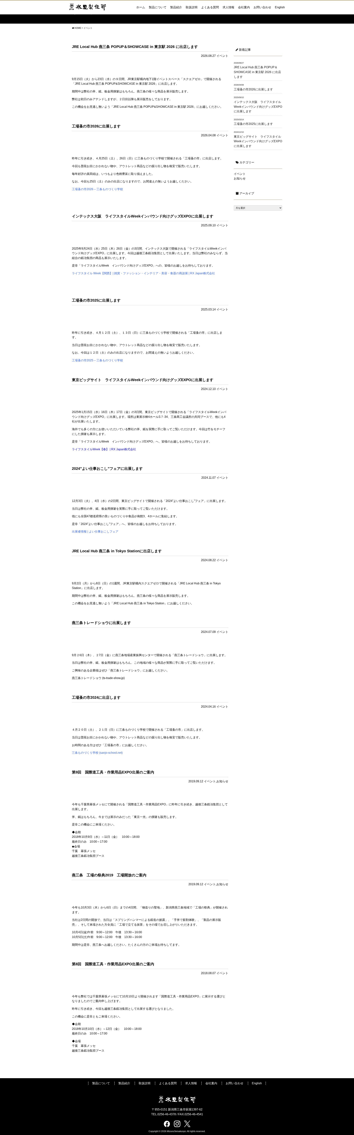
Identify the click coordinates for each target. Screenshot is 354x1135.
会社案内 (244, 7)
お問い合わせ (262, 7)
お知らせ (222, 781)
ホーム (140, 7)
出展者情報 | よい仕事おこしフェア (95, 531)
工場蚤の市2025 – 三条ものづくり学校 (97, 360)
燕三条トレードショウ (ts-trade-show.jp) (98, 678)
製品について (157, 7)
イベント (222, 55)
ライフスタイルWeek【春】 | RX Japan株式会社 (104, 449)
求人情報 (228, 7)
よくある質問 (210, 7)
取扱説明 (191, 7)
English (280, 7)
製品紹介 (176, 7)
